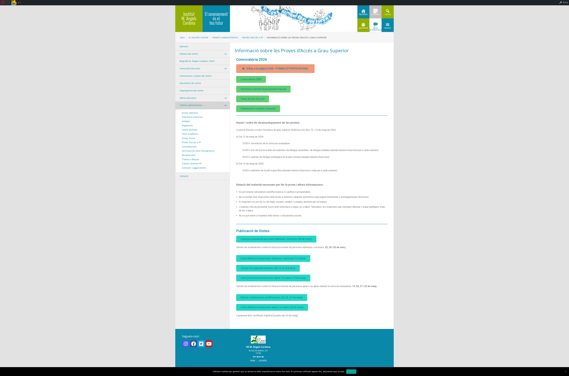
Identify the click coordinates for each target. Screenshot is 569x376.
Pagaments (187, 125)
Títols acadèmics (190, 133)
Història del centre (189, 53)
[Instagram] (185, 343)
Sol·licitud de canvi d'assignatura (198, 150)
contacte (263, 360)
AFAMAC (186, 121)
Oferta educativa (188, 98)
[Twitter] (201, 343)
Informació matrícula (192, 117)
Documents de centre (190, 83)
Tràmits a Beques (190, 159)
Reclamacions (188, 155)
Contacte (184, 176)
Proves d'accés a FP (191, 142)
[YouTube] (208, 343)
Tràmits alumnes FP (191, 163)
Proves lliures (188, 138)
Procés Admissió (190, 112)
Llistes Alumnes (189, 129)
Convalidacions (189, 146)
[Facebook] (193, 343)
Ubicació (184, 46)
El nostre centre (198, 37)
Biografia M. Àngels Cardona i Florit (197, 61)
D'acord (351, 371)
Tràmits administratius (225, 37)
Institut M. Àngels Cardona (189, 18)
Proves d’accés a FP (252, 37)
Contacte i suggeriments (194, 167)
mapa (252, 360)
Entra (565, 2)
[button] (275, 68)
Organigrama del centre (191, 90)
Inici (182, 37)
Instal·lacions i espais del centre (195, 75)
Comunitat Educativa (190, 68)
